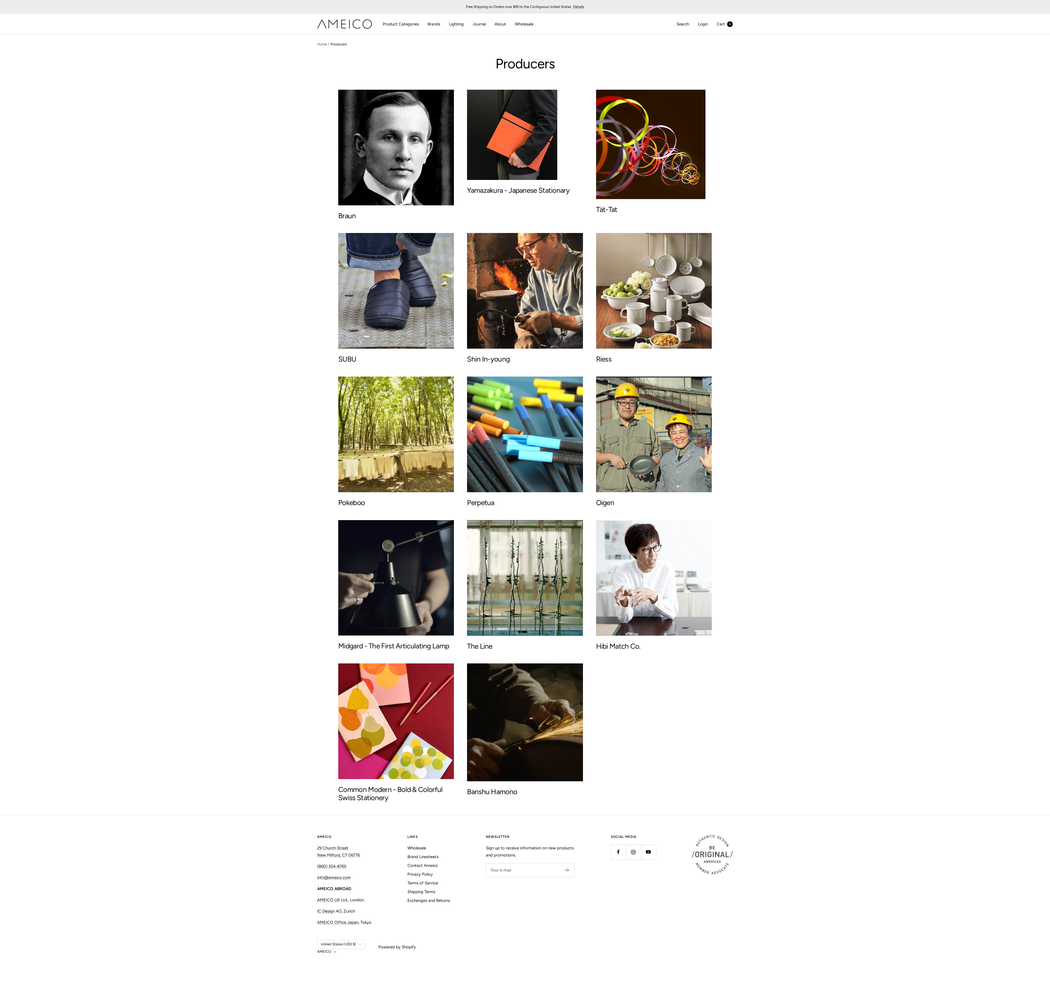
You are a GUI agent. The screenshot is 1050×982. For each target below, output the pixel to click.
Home (322, 44)
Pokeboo (351, 502)
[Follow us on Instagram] (633, 851)
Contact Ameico (422, 865)
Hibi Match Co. (618, 646)
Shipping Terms (421, 891)
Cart (724, 24)
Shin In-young (488, 359)
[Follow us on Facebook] (618, 851)
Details (578, 7)
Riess (604, 359)
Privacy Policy (420, 874)
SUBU (347, 359)
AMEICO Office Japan (337, 922)
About (500, 24)
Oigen (605, 502)
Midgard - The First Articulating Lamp (393, 646)
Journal (479, 24)
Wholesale (524, 24)
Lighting (456, 24)
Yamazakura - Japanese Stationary (518, 190)
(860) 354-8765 (331, 866)
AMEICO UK (328, 900)
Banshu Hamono (492, 791)
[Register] (567, 870)
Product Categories (401, 24)
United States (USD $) (338, 944)
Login (703, 24)
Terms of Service (422, 883)
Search (682, 24)
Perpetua (480, 502)
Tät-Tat (606, 209)
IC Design (326, 911)
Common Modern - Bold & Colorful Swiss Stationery (390, 793)
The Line (479, 646)
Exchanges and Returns (428, 900)
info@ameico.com (334, 877)
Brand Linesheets (423, 856)
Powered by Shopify (397, 947)
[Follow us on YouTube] (648, 851)
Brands (434, 24)
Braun (347, 215)
